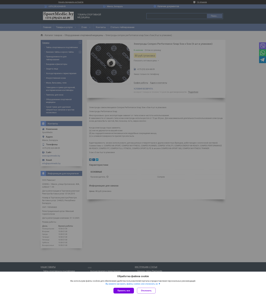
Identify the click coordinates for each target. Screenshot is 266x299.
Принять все (123, 290)
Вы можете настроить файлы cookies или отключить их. (132, 284)
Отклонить (146, 290)
